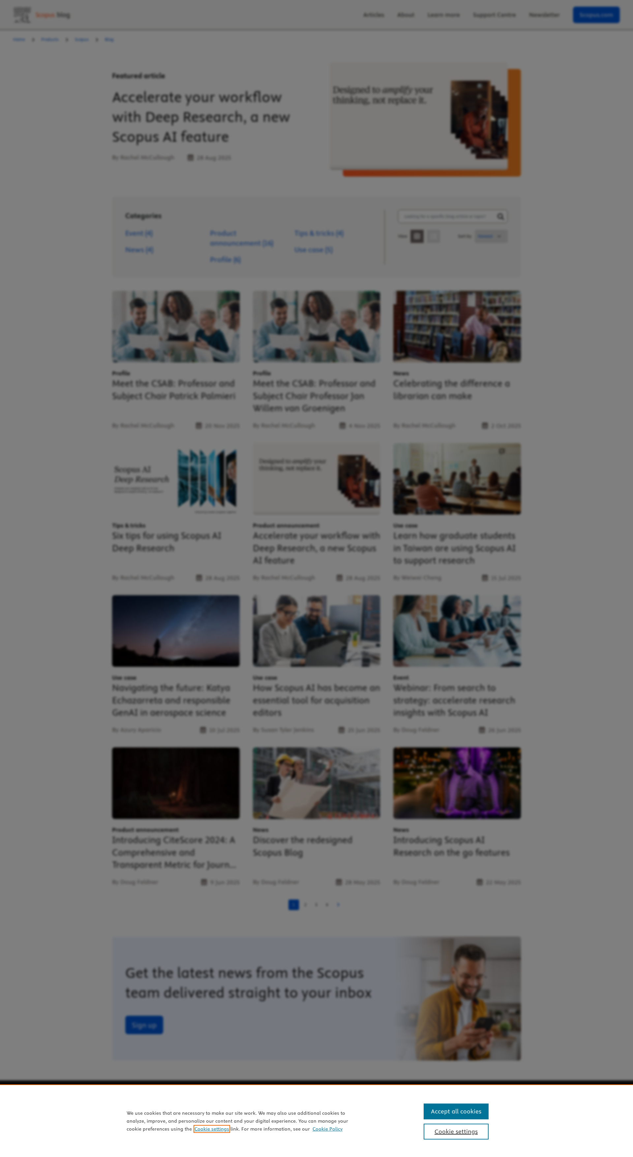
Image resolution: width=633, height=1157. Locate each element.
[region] (316, 1120)
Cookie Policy (328, 1129)
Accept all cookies (456, 1111)
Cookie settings (212, 1129)
